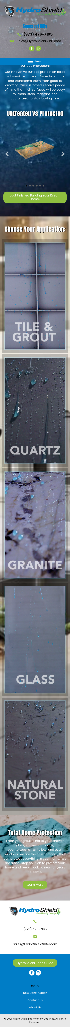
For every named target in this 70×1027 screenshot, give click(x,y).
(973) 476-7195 (38, 34)
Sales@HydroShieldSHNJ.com (39, 41)
